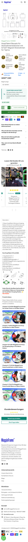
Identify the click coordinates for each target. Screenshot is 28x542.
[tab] (5, 220)
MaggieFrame (5, 41)
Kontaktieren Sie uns (7, 475)
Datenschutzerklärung (7, 497)
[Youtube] (7, 464)
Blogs (3, 478)
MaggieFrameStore (19, 528)
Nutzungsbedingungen (8, 500)
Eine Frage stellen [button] (14, 422)
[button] (13, 210)
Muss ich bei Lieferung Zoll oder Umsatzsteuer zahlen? (10, 137)
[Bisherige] (3, 20)
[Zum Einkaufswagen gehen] (25, 2)
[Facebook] (2, 464)
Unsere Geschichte (6, 473)
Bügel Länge (5, 81)
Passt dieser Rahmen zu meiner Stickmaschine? (10, 125)
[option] (14, 20)
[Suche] (21, 2)
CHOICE (13, 41)
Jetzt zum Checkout (14, 112)
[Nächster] (25, 20)
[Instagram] (4, 464)
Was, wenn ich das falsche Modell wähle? (11, 143)
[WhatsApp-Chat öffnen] (3, 538)
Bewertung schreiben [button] (14, 418)
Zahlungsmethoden (7, 495)
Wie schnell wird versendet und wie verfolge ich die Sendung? (11, 131)
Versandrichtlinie (6, 489)
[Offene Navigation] (2, 2)
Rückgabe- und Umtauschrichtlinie (11, 492)
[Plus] (9, 107)
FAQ (2, 481)
